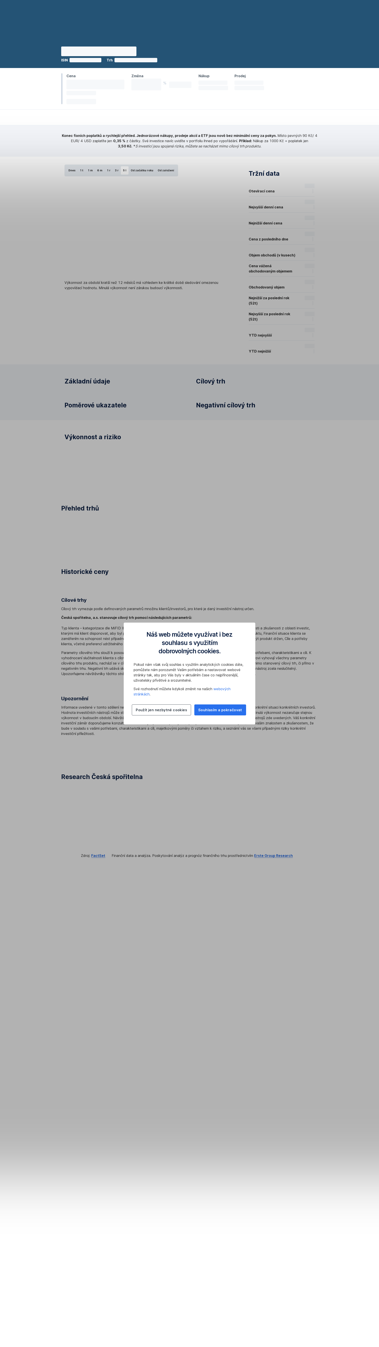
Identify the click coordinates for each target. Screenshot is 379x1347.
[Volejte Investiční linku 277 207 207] (294, 1173)
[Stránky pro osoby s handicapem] (294, 1190)
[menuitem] (56, 32)
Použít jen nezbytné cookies (161, 710)
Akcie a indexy (96, 1138)
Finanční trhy (71, 1138)
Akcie (115, 1138)
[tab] (76, 719)
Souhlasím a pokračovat (220, 710)
